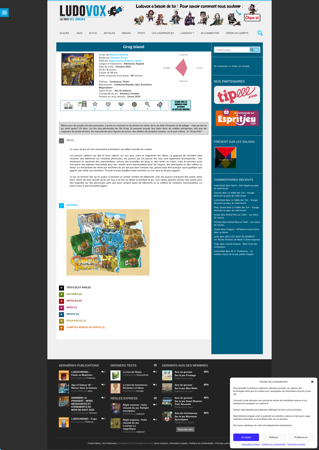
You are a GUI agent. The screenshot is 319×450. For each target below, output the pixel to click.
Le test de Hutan (132, 372)
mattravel (140, 414)
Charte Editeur (94, 443)
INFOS (70, 140)
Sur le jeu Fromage (185, 375)
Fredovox (91, 378)
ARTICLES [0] (74, 300)
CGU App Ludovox (223, 443)
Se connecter (210, 33)
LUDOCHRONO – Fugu (84, 418)
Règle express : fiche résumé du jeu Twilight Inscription (136, 407)
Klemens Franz (119, 57)
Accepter (246, 437)
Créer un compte (237, 33)
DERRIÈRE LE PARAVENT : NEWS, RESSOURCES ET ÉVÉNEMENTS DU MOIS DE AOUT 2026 (82, 404)
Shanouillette (142, 375)
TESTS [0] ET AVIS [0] (78, 287)
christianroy (190, 413)
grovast (188, 372)
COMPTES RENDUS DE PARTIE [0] (85, 327)
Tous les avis (185, 429)
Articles (109, 33)
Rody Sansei (220, 207)
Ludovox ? (187, 33)
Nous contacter (161, 443)
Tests (141, 33)
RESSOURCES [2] (76, 320)
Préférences (301, 437)
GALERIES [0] (74, 294)
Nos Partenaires (109, 443)
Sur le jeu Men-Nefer (186, 388)
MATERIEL (72, 205)
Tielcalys (93, 413)
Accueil (65, 33)
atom (90, 391)
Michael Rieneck (119, 54)
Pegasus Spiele (133, 60)
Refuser (273, 437)
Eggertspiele (116, 60)
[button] (312, 381)
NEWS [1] (71, 307)
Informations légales (251, 444)
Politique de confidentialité (274, 444)
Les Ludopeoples (163, 33)
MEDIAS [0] (72, 314)
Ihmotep (218, 222)
